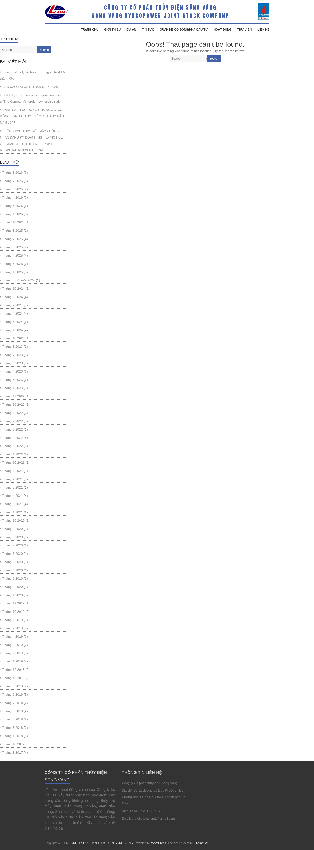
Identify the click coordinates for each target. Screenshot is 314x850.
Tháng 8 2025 (12, 230)
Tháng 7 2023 (12, 355)
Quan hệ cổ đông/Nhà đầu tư (184, 29)
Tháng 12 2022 (13, 396)
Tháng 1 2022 (12, 454)
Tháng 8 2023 (12, 346)
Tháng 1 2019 (12, 661)
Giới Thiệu (112, 29)
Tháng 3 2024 (12, 322)
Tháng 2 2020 (12, 587)
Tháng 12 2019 (13, 603)
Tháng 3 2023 (12, 380)
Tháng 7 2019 (12, 628)
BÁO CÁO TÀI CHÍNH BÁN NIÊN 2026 (30, 87)
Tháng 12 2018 (13, 669)
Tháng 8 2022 (12, 413)
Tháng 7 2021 (12, 479)
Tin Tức (148, 29)
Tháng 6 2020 (12, 553)
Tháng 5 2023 (12, 363)
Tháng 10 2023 (13, 338)
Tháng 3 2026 (12, 206)
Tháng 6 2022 (12, 429)
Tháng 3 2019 (12, 645)
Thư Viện (244, 29)
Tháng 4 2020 (12, 570)
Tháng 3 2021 (12, 504)
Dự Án (131, 29)
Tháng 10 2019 (13, 611)
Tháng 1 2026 (12, 214)
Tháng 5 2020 (12, 562)
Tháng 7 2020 (12, 545)
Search (213, 58)
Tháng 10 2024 (13, 288)
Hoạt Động (222, 29)
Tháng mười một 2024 (18, 280)
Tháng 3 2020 (12, 578)
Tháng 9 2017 (12, 752)
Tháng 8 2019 (12, 620)
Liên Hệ (263, 29)
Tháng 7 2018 (12, 703)
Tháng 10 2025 (13, 222)
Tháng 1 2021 (12, 512)
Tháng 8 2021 (12, 471)
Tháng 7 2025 (12, 239)
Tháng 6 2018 (12, 711)
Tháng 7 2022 (12, 421)
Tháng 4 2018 (12, 719)
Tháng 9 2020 (12, 529)
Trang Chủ (89, 29)
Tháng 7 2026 (12, 181)
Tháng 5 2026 (12, 189)
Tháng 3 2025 (12, 264)
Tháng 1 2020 (12, 595)
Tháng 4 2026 (12, 197)
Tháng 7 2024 (12, 305)
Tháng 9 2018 (12, 686)
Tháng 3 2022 (12, 446)
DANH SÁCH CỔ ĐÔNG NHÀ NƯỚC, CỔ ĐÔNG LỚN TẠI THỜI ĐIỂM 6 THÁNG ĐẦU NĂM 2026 (32, 116)
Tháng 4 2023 (12, 371)
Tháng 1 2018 (12, 736)
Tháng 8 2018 (12, 694)
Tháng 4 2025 (12, 255)
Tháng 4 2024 (12, 313)
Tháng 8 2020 (12, 537)
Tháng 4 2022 (12, 437)
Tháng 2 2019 (12, 653)
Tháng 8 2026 (12, 172)
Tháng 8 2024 (12, 297)
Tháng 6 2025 (12, 247)
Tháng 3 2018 (12, 727)
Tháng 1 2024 (12, 330)
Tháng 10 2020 (13, 520)
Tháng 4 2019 (12, 636)
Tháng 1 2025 (12, 272)
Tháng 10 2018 (13, 678)
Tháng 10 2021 (13, 462)
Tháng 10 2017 (13, 744)
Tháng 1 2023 (12, 388)
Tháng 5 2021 (12, 487)
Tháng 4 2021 (12, 495)
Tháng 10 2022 (13, 404)
